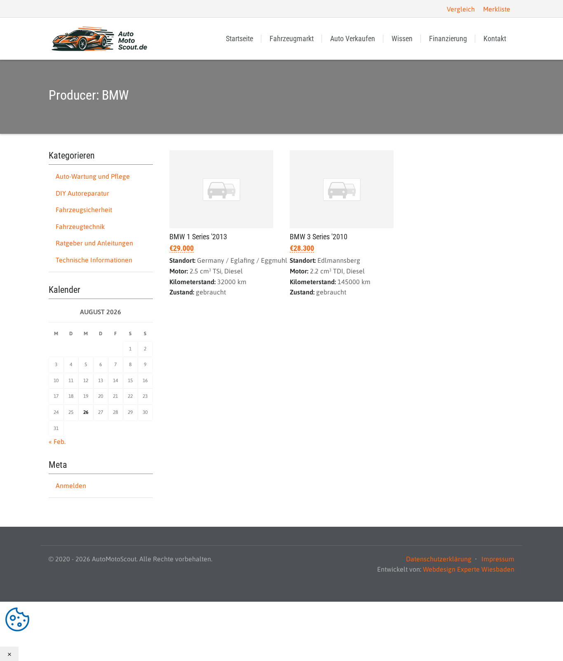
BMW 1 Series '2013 (198, 236)
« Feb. (57, 441)
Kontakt (494, 38)
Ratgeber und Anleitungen (94, 243)
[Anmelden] (56, 8)
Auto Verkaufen (352, 38)
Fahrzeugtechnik (80, 226)
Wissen (402, 38)
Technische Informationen (94, 260)
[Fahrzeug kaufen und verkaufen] (100, 38)
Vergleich (461, 9)
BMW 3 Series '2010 (318, 236)
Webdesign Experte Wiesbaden (468, 569)
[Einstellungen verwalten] (281, 619)
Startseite (239, 38)
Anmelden (71, 485)
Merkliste (496, 9)
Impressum (497, 559)
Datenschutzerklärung (439, 559)
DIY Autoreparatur (82, 193)
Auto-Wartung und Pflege (93, 176)
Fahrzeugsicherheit (84, 209)
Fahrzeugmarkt (292, 38)
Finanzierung (448, 38)
